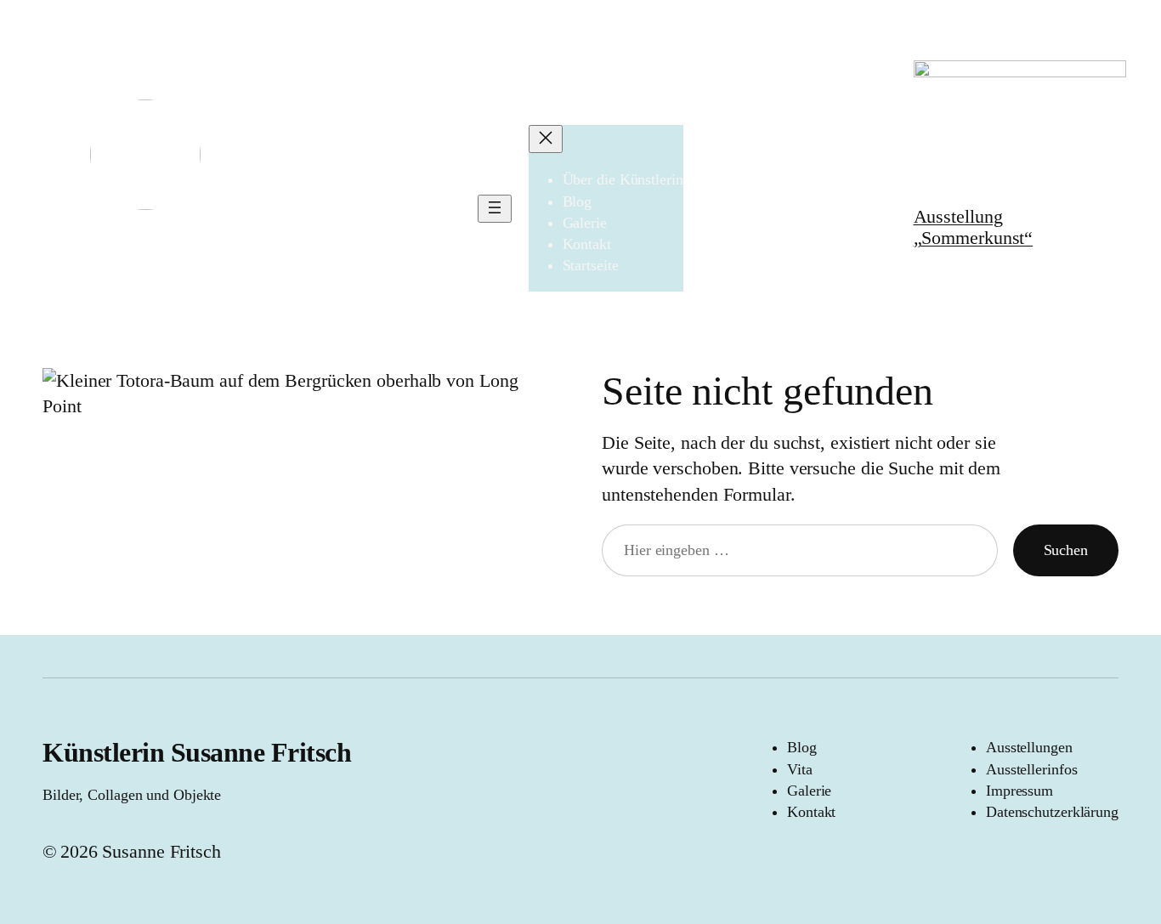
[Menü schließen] (546, 139)
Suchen (1066, 549)
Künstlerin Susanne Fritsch (196, 752)
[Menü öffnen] (495, 209)
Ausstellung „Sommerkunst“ (974, 227)
